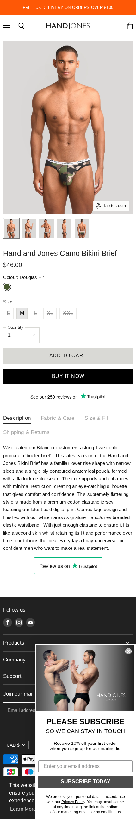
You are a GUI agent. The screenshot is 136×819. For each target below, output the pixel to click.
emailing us (111, 812)
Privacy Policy (73, 802)
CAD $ (13, 745)
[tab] (17, 420)
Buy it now (68, 376)
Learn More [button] (23, 809)
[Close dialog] (128, 651)
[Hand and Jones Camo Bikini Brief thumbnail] (11, 228)
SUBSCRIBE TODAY (85, 781)
